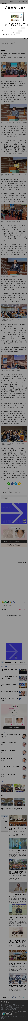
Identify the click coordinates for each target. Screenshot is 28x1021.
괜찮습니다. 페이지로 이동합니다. (8, 34)
